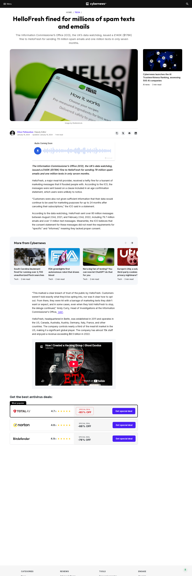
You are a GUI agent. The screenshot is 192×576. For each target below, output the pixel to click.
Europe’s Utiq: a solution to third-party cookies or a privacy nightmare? (131, 272)
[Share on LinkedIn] (136, 133)
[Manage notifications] (185, 570)
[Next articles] (132, 242)
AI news (146, 84)
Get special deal (123, 411)
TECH (77, 12)
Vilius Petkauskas (25, 132)
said (60, 312)
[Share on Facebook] (129, 133)
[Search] (187, 4)
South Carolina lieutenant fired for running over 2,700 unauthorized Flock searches (29, 272)
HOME (69, 12)
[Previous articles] (125, 242)
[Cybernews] (96, 4)
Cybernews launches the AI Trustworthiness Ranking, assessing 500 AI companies (161, 77)
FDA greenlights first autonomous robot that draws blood (63, 272)
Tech (16, 279)
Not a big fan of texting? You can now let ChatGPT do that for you (97, 272)
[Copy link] (117, 133)
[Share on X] (123, 133)
